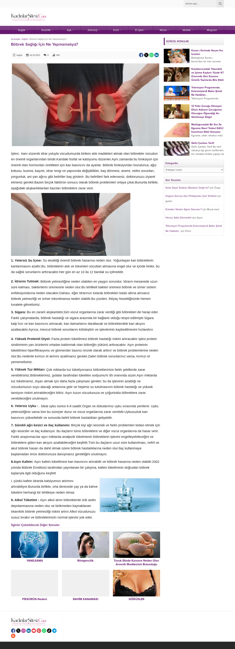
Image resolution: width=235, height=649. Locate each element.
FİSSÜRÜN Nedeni (34, 599)
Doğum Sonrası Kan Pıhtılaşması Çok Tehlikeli (190, 196)
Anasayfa (15, 39)
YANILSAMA (34, 560)
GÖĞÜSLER (136, 599)
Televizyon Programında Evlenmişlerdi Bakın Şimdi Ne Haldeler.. (206, 91)
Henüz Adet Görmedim (178, 217)
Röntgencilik (85, 560)
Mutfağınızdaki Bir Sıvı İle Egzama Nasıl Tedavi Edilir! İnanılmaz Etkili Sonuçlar (207, 128)
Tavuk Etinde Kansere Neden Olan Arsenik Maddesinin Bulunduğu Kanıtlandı (136, 564)
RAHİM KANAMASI (85, 599)
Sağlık (25, 39)
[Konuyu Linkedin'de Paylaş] (156, 55)
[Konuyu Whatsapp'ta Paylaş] (151, 55)
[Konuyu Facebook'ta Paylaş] (141, 55)
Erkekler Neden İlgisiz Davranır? (183, 209)
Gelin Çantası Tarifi (202, 143)
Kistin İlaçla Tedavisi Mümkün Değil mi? (187, 187)
